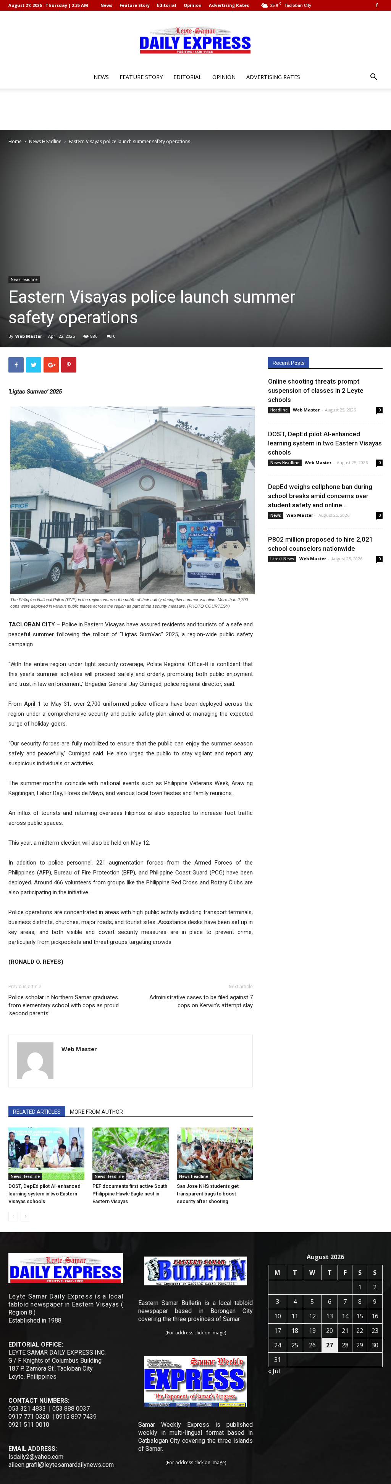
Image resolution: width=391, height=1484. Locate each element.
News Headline (45, 141)
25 (294, 1345)
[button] (373, 77)
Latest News (282, 558)
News (106, 5)
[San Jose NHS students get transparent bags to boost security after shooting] (215, 1154)
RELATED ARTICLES (37, 1112)
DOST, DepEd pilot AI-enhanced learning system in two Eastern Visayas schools (44, 1193)
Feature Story (135, 5)
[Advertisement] (195, 109)
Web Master (28, 336)
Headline (279, 410)
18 (294, 1330)
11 (294, 1316)
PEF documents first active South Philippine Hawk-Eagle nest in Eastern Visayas (129, 1193)
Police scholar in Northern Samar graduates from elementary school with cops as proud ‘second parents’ (63, 1005)
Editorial (166, 5)
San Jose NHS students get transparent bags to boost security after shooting (208, 1193)
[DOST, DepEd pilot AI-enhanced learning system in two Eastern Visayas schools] (46, 1154)
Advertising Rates (229, 5)
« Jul (274, 1371)
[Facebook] (377, 5)
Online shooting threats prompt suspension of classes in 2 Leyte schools (316, 390)
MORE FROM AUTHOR (96, 1112)
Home (15, 141)
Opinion (193, 5)
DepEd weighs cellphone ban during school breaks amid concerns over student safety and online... (320, 496)
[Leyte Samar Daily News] (195, 39)
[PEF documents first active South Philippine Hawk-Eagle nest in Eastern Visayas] (130, 1154)
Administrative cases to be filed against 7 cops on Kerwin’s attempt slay (201, 1001)
